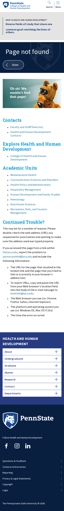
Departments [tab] (13, 393)
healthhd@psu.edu (21, 293)
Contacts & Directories (14, 466)
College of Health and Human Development (28, 157)
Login (5, 490)
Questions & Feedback (14, 460)
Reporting (8, 472)
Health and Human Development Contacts (30, 133)
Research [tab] (10, 379)
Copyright (8, 484)
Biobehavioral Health (23, 175)
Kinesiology (17, 199)
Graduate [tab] (10, 365)
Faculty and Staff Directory (26, 127)
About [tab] (8, 351)
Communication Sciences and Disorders (34, 180)
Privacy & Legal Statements (17, 478)
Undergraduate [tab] (14, 358)
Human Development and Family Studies (35, 194)
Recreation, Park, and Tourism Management (28, 211)
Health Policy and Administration (30, 185)
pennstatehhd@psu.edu (17, 256)
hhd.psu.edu (10, 252)
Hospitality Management (25, 189)
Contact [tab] (10, 386)
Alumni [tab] (9, 372)
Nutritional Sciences (22, 204)
